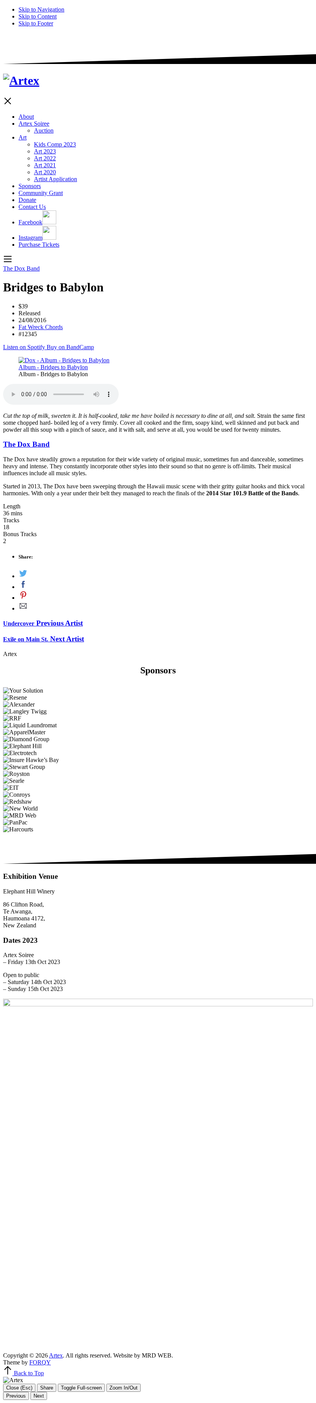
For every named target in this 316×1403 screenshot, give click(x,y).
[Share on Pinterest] (165, 595)
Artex (56, 1355)
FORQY (40, 1362)
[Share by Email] (165, 606)
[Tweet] (165, 574)
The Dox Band (21, 268)
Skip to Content (37, 16)
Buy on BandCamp (70, 347)
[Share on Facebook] (165, 585)
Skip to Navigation (41, 9)
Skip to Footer (35, 23)
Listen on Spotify (25, 347)
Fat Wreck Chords (40, 327)
